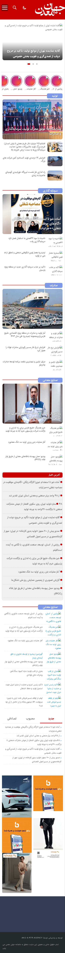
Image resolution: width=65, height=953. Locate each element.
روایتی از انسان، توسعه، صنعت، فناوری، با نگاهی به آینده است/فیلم (34, 415)
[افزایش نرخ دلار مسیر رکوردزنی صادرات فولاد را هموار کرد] (55, 351)
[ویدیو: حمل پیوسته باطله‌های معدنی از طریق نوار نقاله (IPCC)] (55, 460)
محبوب (30, 718)
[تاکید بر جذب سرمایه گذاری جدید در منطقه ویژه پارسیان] (55, 270)
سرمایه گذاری (50, 191)
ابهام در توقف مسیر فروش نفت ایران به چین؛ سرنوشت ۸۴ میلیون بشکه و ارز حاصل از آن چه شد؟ (24, 702)
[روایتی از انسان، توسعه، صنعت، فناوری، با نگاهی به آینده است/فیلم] (32, 404)
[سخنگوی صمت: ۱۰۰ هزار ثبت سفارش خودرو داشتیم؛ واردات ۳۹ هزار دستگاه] (32, 309)
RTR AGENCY (35, 937)
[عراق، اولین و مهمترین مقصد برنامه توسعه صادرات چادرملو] (55, 365)
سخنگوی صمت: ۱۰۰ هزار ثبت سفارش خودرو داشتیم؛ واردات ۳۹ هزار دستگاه (33, 321)
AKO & (25, 937)
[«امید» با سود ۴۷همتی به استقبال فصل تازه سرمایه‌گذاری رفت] (55, 242)
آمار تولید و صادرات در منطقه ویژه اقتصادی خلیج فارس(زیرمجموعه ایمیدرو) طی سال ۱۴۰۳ (24, 334)
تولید (55, 96)
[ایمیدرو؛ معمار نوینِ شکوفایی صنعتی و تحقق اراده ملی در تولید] (55, 256)
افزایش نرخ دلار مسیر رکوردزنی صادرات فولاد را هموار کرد (25, 349)
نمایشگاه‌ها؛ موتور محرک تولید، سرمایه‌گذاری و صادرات (33, 131)
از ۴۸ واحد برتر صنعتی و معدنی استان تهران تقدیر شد (34, 496)
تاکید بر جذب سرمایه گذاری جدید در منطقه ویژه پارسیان (24, 268)
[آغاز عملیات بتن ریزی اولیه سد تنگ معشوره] (55, 445)
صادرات (54, 285)
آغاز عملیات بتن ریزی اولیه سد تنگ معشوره (26, 442)
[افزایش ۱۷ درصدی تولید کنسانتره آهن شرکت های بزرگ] (55, 161)
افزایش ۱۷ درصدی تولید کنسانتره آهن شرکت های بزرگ (24, 159)
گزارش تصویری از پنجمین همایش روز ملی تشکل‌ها (35, 580)
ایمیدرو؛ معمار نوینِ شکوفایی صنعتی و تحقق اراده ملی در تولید (24, 254)
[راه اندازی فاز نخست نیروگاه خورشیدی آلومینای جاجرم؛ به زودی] (55, 176)
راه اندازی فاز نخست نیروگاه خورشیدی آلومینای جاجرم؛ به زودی (25, 173)
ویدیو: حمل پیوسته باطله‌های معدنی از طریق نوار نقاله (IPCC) (25, 458)
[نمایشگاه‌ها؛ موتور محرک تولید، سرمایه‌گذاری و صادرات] (32, 119)
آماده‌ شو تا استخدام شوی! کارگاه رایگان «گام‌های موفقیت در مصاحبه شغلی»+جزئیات (36, 223)
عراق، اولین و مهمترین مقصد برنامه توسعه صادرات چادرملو (24, 363)
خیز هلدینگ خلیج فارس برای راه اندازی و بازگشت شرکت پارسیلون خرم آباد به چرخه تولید (25, 429)
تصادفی (11, 718)
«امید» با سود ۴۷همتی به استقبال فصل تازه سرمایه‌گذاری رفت (27, 240)
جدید (51, 718)
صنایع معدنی (50, 380)
